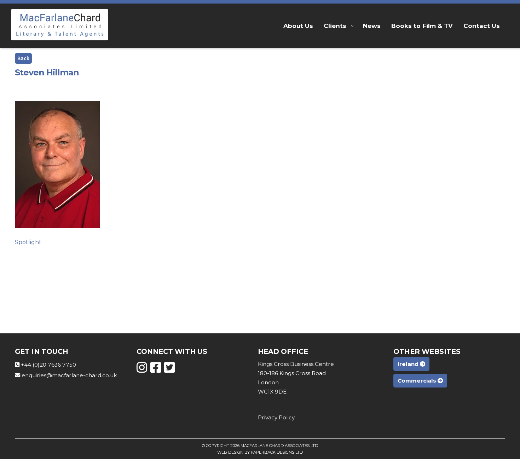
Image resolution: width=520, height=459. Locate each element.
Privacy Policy (276, 417)
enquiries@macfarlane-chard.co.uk (69, 375)
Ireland (409, 364)
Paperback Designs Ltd (277, 452)
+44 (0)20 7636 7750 (48, 364)
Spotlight (28, 242)
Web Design (230, 452)
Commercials (418, 380)
